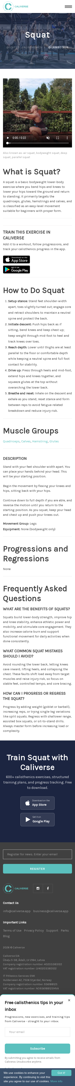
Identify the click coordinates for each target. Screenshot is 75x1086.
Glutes (54, 441)
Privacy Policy (34, 930)
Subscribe (37, 1048)
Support (52, 930)
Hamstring (40, 441)
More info (56, 1081)
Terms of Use (12, 930)
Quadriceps (11, 441)
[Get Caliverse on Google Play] (16, 269)
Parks (65, 930)
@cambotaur (58, 47)
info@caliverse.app (17, 911)
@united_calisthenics (24, 47)
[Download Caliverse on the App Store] (16, 259)
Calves (26, 441)
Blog (6, 936)
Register (37, 869)
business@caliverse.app (50, 911)
